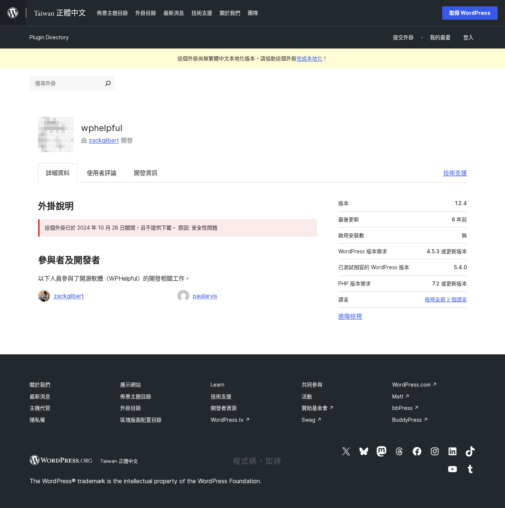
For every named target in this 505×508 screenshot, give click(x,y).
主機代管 (40, 408)
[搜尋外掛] (108, 83)
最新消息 (40, 396)
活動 (307, 396)
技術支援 (455, 173)
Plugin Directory (49, 37)
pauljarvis (205, 296)
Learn (217, 384)
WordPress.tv (230, 420)
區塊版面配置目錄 (141, 420)
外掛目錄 (130, 408)
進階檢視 (350, 316)
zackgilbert (104, 140)
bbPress (405, 408)
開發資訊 (145, 173)
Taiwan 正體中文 (119, 461)
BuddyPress (410, 420)
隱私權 (37, 420)
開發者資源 (224, 408)
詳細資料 (58, 173)
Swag (312, 420)
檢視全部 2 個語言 (446, 300)
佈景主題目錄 (135, 396)
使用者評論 (101, 173)
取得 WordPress (470, 13)
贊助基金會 (318, 408)
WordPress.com (414, 384)
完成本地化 (309, 58)
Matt (401, 396)
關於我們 (40, 384)
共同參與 (312, 384)
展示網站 (130, 384)
